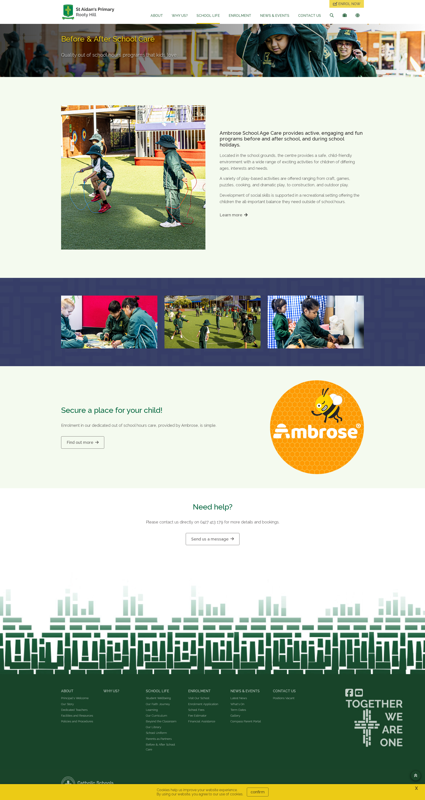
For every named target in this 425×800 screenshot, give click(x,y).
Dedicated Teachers (74, 710)
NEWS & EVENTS (274, 15)
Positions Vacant (283, 698)
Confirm (258, 792)
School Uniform (156, 733)
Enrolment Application (203, 704)
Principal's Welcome (75, 698)
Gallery (235, 715)
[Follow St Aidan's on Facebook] (349, 692)
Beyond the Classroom (161, 721)
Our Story (67, 704)
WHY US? (180, 15)
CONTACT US (309, 15)
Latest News (238, 698)
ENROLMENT (240, 15)
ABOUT (157, 15)
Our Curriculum (156, 715)
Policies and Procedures (77, 721)
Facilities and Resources (77, 715)
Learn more (231, 215)
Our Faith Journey (158, 704)
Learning (152, 710)
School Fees (196, 710)
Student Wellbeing (158, 698)
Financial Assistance (201, 721)
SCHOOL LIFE (208, 15)
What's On (237, 704)
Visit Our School (198, 698)
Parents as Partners (159, 738)
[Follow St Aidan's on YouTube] (359, 692)
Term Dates (238, 710)
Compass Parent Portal (245, 721)
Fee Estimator (197, 715)
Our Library (153, 727)
